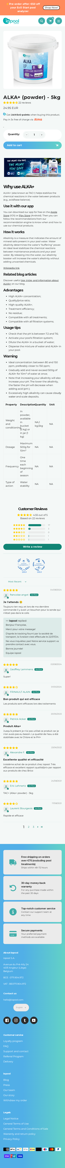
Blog (6, 1079)
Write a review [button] (32, 546)
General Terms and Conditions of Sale (25, 1128)
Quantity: (14, 134)
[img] (10, 590)
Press (6, 1085)
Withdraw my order (15, 1100)
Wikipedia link (11, 268)
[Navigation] (58, 20)
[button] (10, 102)
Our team (9, 1090)
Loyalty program (13, 1041)
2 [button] (28, 826)
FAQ (5, 1046)
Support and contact (16, 1051)
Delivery (8, 1061)
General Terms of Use (16, 1123)
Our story (9, 1095)
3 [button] (33, 826)
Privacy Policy (11, 1139)
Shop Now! (51, 7)
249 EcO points (20, 114)
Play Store (24, 215)
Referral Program (13, 1056)
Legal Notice (10, 1118)
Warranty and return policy (19, 1133)
